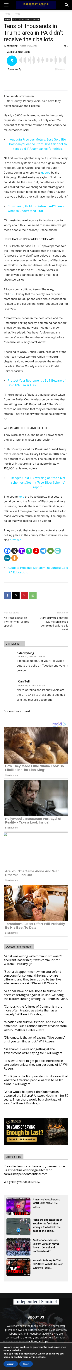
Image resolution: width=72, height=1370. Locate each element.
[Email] (50, 551)
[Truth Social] (21, 551)
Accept (10, 1363)
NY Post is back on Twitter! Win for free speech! (16, 621)
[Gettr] (36, 551)
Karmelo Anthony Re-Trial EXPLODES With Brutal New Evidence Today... (48, 1264)
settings (41, 1357)
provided (15, 540)
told (21, 496)
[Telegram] (43, 551)
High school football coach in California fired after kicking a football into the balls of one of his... (47, 1223)
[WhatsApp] (33, 595)
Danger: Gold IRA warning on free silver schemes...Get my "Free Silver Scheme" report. (38, 482)
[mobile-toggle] (6, 5)
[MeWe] (7, 558)
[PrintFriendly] (57, 551)
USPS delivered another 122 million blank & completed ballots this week (54, 623)
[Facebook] (7, 551)
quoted (45, 172)
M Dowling (12, 45)
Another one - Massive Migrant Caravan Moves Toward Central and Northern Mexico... (46, 1244)
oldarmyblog (25, 653)
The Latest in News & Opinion (26, 19)
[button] (67, 5)
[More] (14, 558)
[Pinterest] (24, 595)
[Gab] (29, 551)
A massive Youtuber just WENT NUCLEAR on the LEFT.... (46, 1203)
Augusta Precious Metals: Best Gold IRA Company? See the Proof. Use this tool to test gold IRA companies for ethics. (38, 144)
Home (7, 13)
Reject (26, 1363)
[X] (14, 551)
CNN (12, 294)
